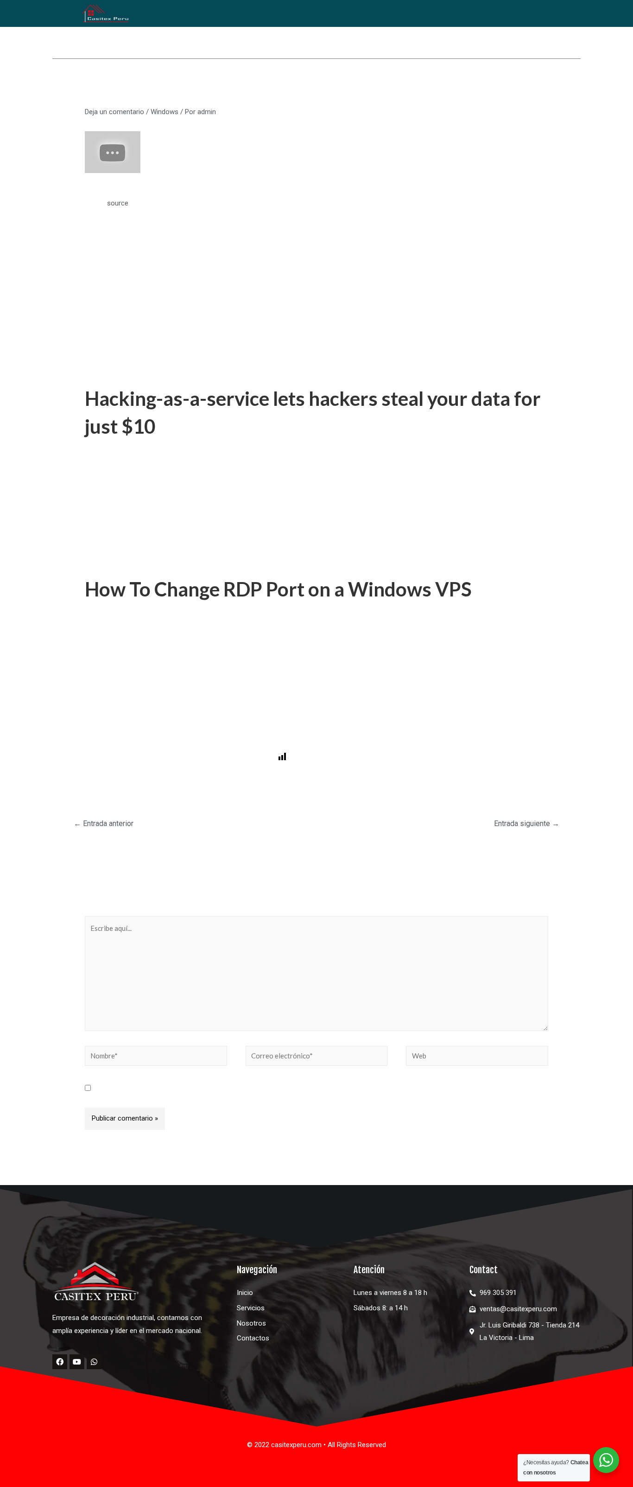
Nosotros (453, 82)
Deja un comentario (114, 112)
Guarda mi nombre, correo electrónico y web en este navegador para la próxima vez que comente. (246, 1088)
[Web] (477, 1057)
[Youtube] (77, 1361)
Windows (164, 112)
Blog (494, 82)
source (117, 203)
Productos (326, 82)
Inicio (272, 82)
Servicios (395, 82)
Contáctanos (550, 82)
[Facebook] (59, 1361)
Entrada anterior (103, 823)
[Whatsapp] (94, 1361)
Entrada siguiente (526, 823)
